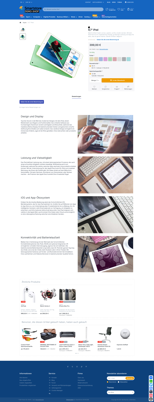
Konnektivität (93, 63)
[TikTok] (82, 367)
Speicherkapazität (95, 71)
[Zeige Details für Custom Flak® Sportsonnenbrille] (29, 334)
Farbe (91, 55)
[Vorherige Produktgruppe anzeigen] (22, 340)
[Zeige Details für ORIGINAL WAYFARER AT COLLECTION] (48, 334)
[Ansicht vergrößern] (56, 55)
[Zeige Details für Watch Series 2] (48, 294)
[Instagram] (77, 367)
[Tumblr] (151, 392)
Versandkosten (103, 49)
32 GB (94, 74)
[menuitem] (22, 17)
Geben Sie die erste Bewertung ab (108, 39)
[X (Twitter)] (72, 367)
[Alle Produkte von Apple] (89, 27)
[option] (23, 29)
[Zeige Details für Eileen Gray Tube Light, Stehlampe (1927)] (86, 334)
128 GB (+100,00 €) (98, 76)
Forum (119, 2)
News (114, 2)
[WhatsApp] (151, 381)
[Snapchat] (151, 399)
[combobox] (22, 2)
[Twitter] (151, 385)
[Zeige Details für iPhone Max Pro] (67, 294)
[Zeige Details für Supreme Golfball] (125, 334)
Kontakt (88, 2)
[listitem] (56, 55)
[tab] (76, 96)
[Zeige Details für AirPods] (29, 294)
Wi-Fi (93, 66)
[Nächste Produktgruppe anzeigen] (132, 340)
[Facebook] (151, 388)
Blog (108, 2)
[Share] (151, 377)
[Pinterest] (151, 395)
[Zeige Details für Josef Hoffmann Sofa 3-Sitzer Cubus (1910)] (67, 334)
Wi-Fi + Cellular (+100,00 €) (100, 68)
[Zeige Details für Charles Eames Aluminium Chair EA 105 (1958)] (106, 334)
